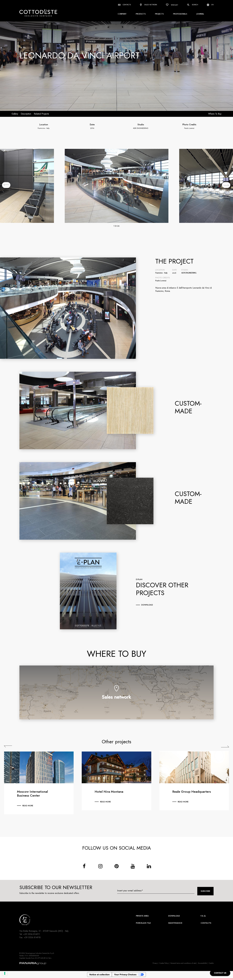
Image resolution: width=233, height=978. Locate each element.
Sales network (150, 4)
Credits (211, 963)
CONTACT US (220, 973)
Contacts (126, 4)
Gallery (15, 113)
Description (26, 113)
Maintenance (175, 923)
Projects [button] (159, 14)
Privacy (155, 963)
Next (225, 746)
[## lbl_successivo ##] (226, 185)
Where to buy (214, 113)
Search (194, 4)
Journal (200, 14)
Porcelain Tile (143, 923)
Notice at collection (99, 974)
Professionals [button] (180, 14)
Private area (142, 915)
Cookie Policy (163, 963)
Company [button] (122, 14)
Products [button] (141, 14)
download (147, 604)
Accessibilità (202, 963)
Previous (8, 746)
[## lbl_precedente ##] (6, 185)
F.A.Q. (203, 915)
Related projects (41, 113)
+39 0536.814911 (31, 934)
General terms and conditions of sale (183, 963)
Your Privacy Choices (125, 974)
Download (174, 915)
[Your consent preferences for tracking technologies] (4, 973)
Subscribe (205, 891)
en (212, 4)
